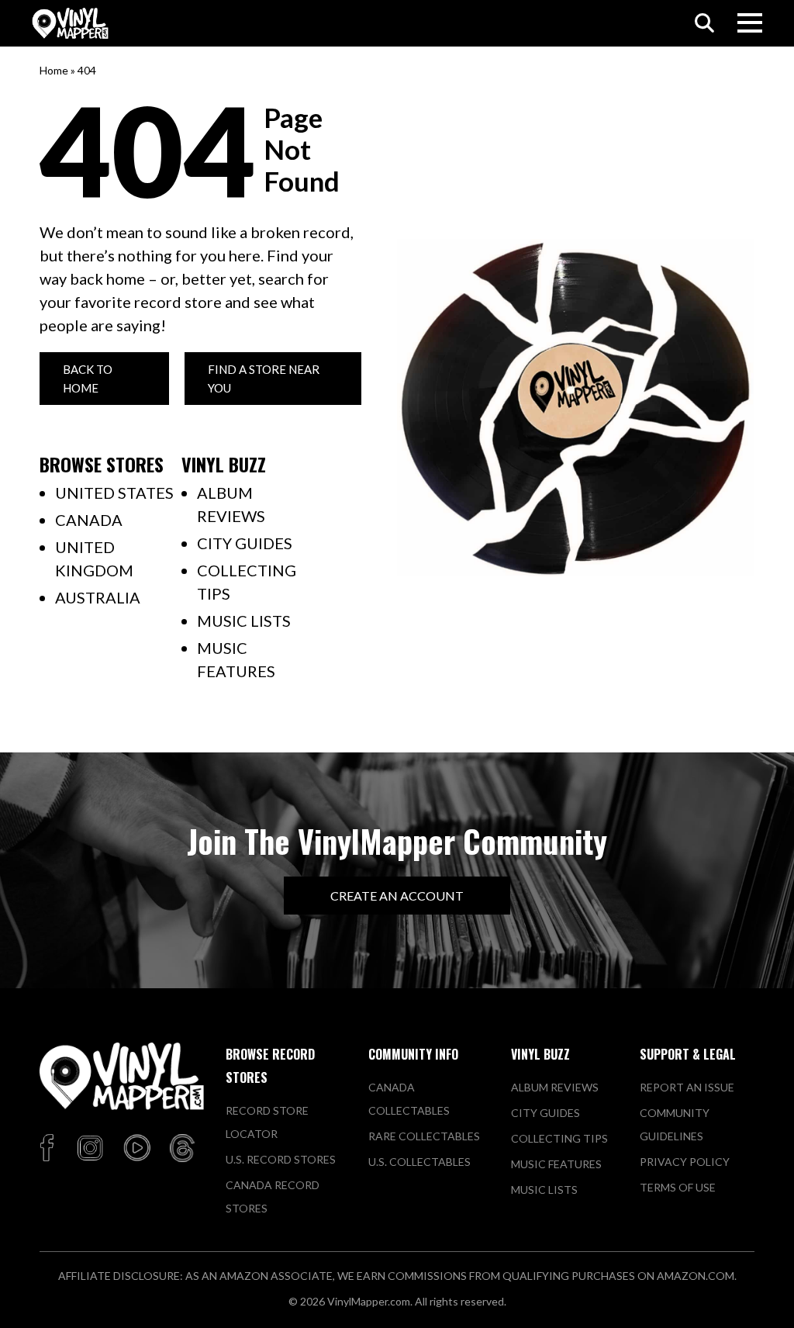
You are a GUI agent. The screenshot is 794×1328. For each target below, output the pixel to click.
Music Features (556, 1164)
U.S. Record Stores (281, 1159)
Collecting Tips (559, 1138)
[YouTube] (136, 1148)
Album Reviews (555, 1087)
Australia (97, 597)
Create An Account (397, 895)
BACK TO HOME (87, 378)
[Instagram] (89, 1148)
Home (54, 70)
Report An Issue (687, 1087)
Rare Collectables (424, 1136)
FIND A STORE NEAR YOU (263, 378)
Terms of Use (678, 1187)
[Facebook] (49, 1148)
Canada (89, 519)
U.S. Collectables (419, 1161)
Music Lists (244, 620)
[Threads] (182, 1148)
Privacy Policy (685, 1161)
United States (114, 492)
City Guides (244, 543)
